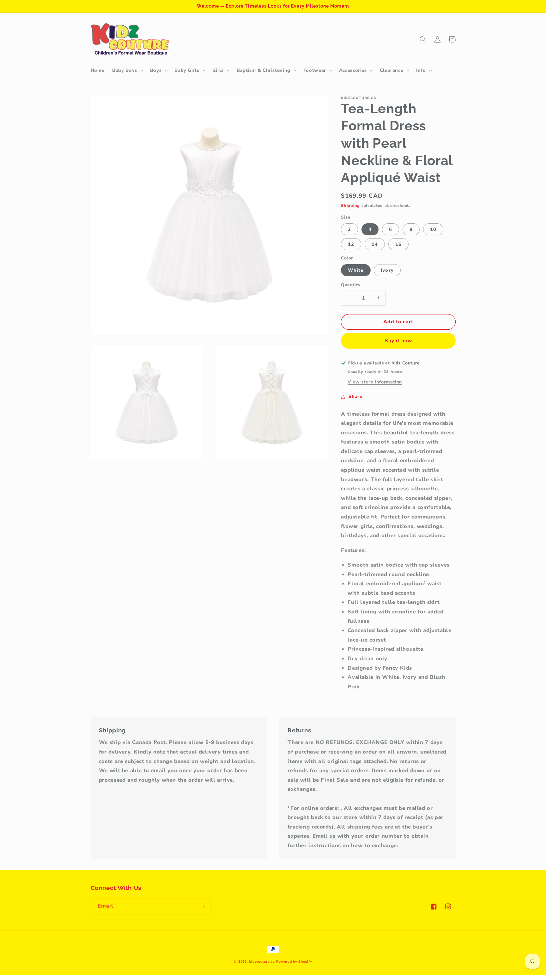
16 (398, 244)
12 (351, 244)
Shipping (350, 205)
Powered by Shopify (294, 961)
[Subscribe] (202, 906)
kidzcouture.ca (262, 961)
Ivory (387, 270)
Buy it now (398, 340)
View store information (375, 382)
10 (433, 229)
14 (375, 244)
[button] (127, 70)
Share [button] (355, 396)
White (355, 270)
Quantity (350, 285)
